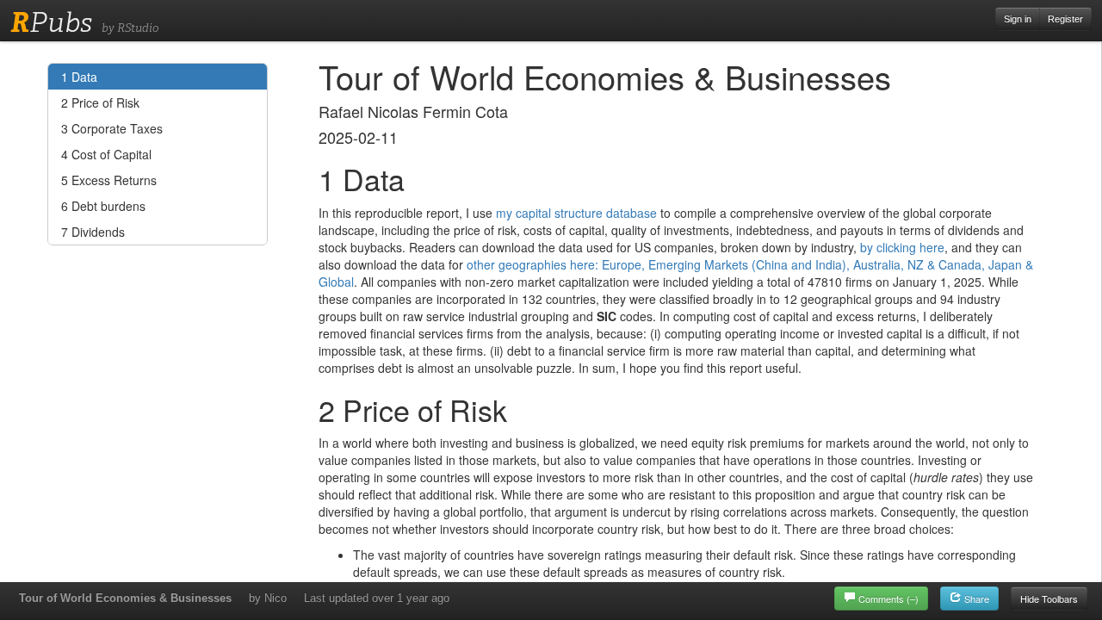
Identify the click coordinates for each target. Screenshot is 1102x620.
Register (1065, 19)
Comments (888, 598)
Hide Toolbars (1049, 598)
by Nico (268, 598)
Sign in (1017, 19)
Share (975, 598)
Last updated (376, 598)
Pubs (51, 22)
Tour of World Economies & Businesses (125, 598)
